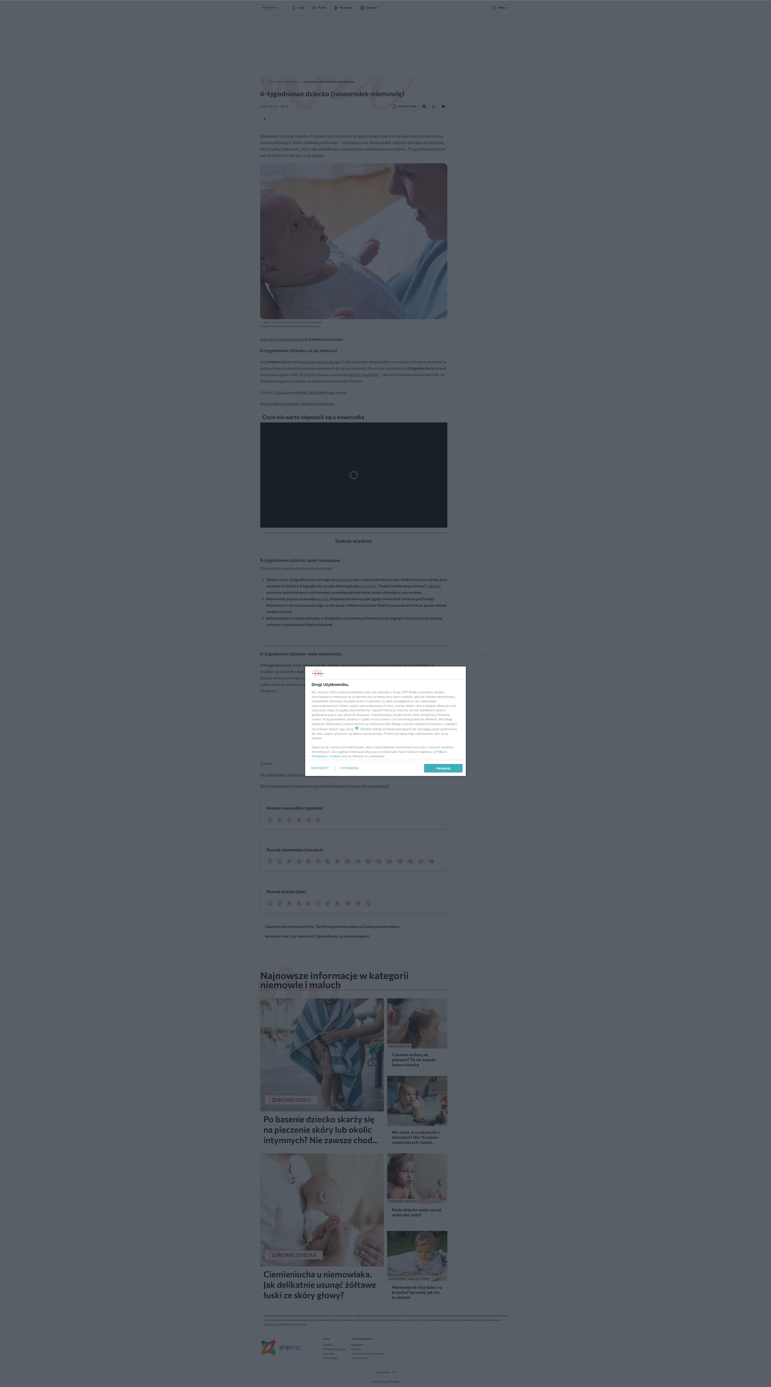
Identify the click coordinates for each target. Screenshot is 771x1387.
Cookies (335, 756)
